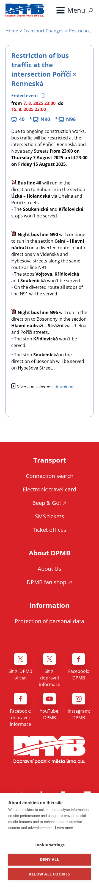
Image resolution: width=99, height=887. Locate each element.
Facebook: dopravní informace (20, 717)
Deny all (49, 859)
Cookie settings (49, 845)
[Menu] (70, 10)
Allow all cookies (49, 874)
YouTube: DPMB (49, 714)
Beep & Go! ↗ (49, 503)
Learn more (64, 828)
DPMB (49, 750)
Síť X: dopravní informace (49, 677)
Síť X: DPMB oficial (20, 674)
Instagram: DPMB (79, 714)
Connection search (49, 476)
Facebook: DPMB (78, 674)
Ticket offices (49, 529)
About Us (49, 568)
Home (12, 31)
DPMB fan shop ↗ (49, 582)
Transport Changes (44, 31)
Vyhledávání (90, 10)
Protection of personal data (49, 621)
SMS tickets (49, 516)
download (63, 387)
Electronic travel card (49, 489)
